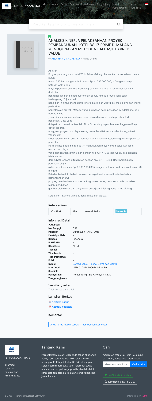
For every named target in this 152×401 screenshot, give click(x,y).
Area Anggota (136, 6)
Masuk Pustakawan (119, 6)
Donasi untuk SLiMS (120, 374)
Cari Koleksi (138, 364)
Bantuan (74, 4)
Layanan (9, 368)
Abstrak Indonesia (62, 306)
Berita (64, 4)
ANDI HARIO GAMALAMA (66, 58)
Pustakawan (88, 4)
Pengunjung (103, 4)
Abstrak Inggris (60, 301)
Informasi (53, 4)
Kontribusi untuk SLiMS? (121, 381)
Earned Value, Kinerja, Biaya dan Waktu (95, 263)
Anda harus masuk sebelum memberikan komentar (78, 324)
